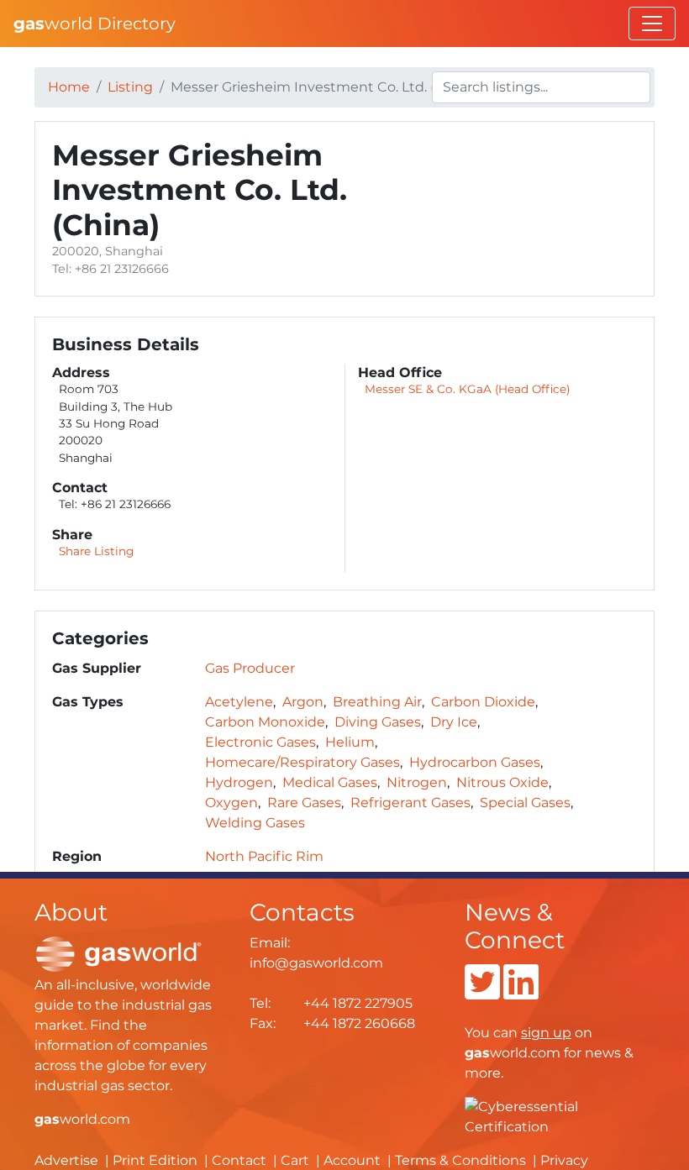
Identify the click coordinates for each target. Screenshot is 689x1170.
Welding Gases (255, 823)
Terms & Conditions (460, 1160)
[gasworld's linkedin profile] (521, 992)
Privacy (564, 1160)
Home (69, 87)
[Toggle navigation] (652, 23)
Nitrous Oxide (502, 782)
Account (352, 1160)
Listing (130, 87)
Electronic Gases (260, 742)
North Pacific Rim (264, 856)
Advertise (66, 1160)
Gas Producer (250, 668)
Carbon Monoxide (265, 722)
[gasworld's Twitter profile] (482, 992)
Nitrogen (417, 782)
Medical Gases (329, 782)
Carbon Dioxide (483, 702)
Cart (295, 1160)
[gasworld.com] (118, 954)
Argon (302, 702)
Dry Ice (453, 722)
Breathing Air (377, 702)
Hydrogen (239, 782)
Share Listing (96, 551)
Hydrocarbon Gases (474, 762)
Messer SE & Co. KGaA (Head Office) (467, 389)
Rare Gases (304, 803)
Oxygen (231, 803)
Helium (350, 742)
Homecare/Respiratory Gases (302, 762)
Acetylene (239, 702)
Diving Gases (377, 722)
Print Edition (155, 1160)
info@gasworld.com (316, 963)
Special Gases (525, 803)
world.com (82, 1119)
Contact (239, 1160)
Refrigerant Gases (410, 803)
